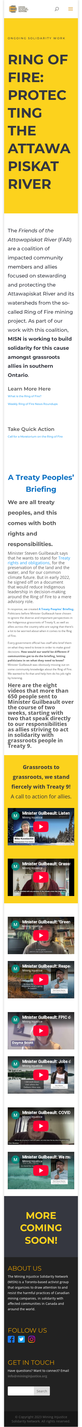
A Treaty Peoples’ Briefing (56, 609)
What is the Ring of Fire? (24, 396)
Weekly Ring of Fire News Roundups (33, 404)
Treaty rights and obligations (39, 560)
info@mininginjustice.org (27, 1376)
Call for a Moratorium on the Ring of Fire (35, 436)
